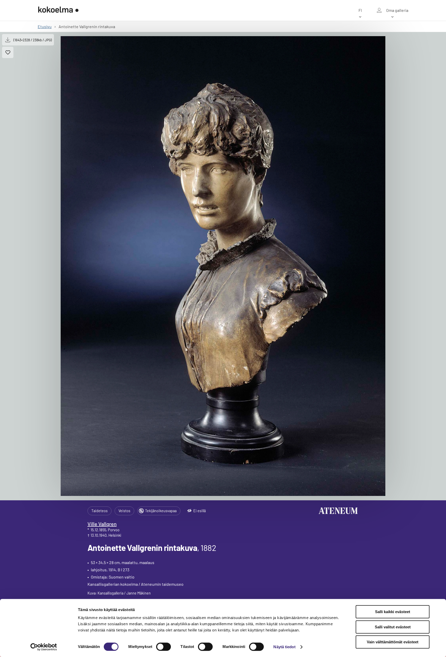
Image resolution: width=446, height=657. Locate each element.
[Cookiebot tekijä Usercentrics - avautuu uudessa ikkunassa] (43, 647)
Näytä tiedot (284, 647)
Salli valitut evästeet (393, 627)
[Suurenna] (223, 266)
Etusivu (45, 26)
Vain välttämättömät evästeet (392, 642)
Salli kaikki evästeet (392, 611)
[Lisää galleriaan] (7, 52)
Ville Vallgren (102, 524)
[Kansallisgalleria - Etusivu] (58, 10)
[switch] (163, 647)
